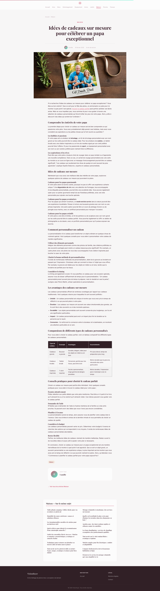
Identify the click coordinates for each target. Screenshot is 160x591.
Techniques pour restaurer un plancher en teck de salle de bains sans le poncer (61, 543)
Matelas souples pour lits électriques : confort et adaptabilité (97, 543)
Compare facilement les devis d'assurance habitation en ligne (96, 550)
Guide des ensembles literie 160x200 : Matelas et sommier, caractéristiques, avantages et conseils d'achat (62, 536)
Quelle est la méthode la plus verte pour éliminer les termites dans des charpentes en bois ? (97, 518)
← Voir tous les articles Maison (58, 486)
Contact (110, 579)
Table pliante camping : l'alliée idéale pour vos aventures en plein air (62, 511)
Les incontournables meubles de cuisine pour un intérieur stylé (61, 523)
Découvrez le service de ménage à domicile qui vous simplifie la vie (97, 556)
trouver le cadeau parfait (80, 109)
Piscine (105, 7)
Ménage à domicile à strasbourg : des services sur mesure (97, 511)
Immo (86, 7)
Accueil (47, 7)
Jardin (92, 7)
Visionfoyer (32, 573)
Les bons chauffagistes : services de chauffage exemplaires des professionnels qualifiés (97, 531)
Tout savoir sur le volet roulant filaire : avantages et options (95, 537)
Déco (58, 7)
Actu (53, 7)
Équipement (78, 7)
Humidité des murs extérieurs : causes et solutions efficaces (60, 517)
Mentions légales (113, 576)
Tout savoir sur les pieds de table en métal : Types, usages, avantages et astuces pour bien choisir (62, 551)
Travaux (112, 7)
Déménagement (67, 7)
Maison (98, 7)
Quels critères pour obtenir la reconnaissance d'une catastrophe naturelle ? (62, 529)
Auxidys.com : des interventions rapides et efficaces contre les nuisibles (96, 525)
